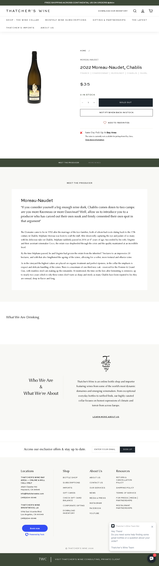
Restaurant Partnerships (124, 507)
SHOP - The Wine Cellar (22, 20)
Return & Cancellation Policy (124, 480)
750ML (143, 73)
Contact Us (96, 483)
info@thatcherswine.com (32, 494)
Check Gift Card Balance (72, 499)
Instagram (96, 503)
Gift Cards (69, 493)
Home (83, 51)
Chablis (132, 73)
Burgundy (118, 73)
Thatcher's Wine (78, 548)
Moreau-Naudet (89, 60)
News (93, 493)
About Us (47, 28)
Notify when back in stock (116, 113)
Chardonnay (100, 73)
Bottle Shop (70, 478)
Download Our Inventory (113, 11)
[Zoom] (34, 77)
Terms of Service (126, 493)
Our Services (97, 488)
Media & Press (98, 498)
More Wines (94, 162)
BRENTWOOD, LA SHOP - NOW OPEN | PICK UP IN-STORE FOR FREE (79, 3)
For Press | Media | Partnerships (127, 499)
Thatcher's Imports (20, 28)
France (85, 73)
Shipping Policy (125, 488)
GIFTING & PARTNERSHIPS (109, 20)
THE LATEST (139, 20)
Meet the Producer (69, 162)
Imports (67, 488)
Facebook (95, 508)
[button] (35, 528)
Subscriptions (71, 483)
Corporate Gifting (74, 506)
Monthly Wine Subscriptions (65, 20)
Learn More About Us (106, 417)
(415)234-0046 (28, 498)
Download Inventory (69, 512)
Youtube (94, 513)
